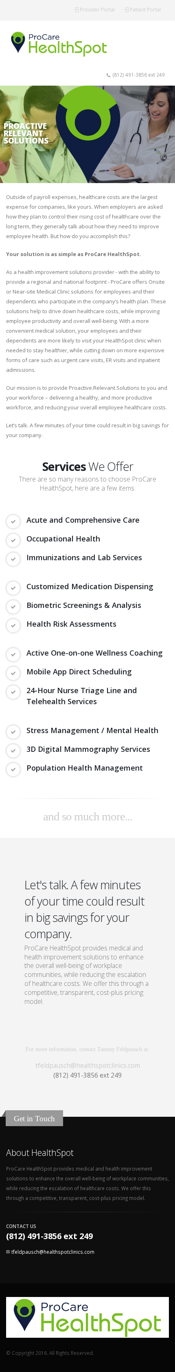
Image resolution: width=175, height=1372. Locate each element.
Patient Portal (145, 9)
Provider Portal (97, 9)
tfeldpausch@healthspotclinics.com (87, 1065)
